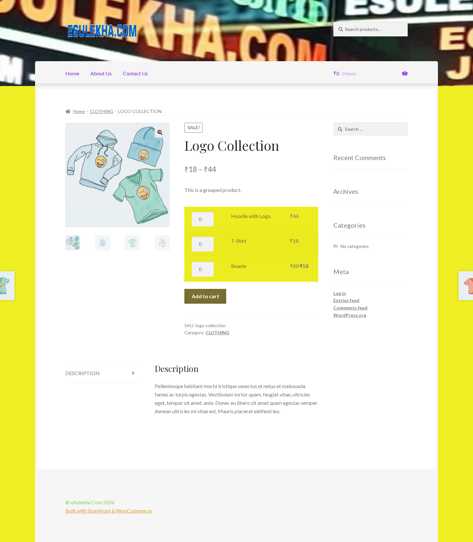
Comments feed (350, 307)
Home (72, 73)
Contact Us (135, 73)
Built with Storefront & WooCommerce (108, 511)
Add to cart (205, 296)
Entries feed (346, 300)
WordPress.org (349, 315)
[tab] (102, 373)
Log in (339, 293)
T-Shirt (238, 241)
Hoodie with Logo (251, 216)
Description (82, 373)
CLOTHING (101, 111)
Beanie (238, 266)
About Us (101, 73)
